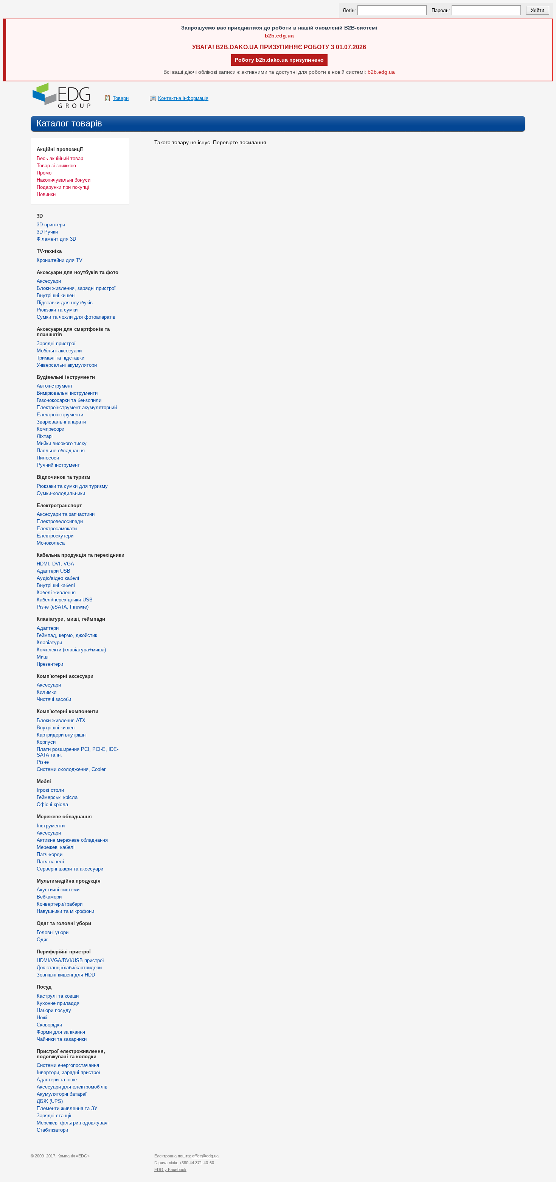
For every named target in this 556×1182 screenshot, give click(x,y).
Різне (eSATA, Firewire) (63, 607)
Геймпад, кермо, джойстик (67, 635)
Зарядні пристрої (56, 343)
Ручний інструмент (58, 465)
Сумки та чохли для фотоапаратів (76, 317)
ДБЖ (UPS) (50, 1101)
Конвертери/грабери (59, 904)
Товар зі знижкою (56, 165)
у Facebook (170, 1169)
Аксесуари (49, 281)
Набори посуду (54, 1010)
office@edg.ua (205, 1156)
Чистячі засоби (54, 699)
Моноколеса (51, 543)
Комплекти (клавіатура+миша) (71, 650)
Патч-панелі (50, 861)
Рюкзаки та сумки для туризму (72, 486)
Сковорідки (49, 1025)
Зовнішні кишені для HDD (66, 975)
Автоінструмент (55, 386)
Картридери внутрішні (62, 735)
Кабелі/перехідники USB (65, 600)
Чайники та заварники (62, 1039)
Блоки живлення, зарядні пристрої (76, 288)
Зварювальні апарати (61, 422)
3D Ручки (47, 232)
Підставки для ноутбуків (65, 302)
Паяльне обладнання (61, 450)
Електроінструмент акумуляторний (77, 407)
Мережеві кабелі (56, 847)
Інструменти (51, 825)
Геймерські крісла (57, 797)
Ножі (42, 1017)
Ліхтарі (45, 436)
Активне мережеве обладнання (72, 840)
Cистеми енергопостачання (68, 1065)
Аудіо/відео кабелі (58, 578)
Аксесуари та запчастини (66, 514)
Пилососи (48, 458)
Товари (121, 98)
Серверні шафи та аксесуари (70, 869)
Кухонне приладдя (58, 1003)
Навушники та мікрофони (65, 911)
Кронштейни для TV (59, 260)
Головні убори (52, 932)
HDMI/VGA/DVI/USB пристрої (70, 960)
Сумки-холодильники (61, 493)
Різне (43, 762)
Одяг (42, 939)
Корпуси (46, 742)
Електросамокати (57, 528)
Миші (42, 657)
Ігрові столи (50, 790)
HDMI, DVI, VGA (55, 564)
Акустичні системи (58, 889)
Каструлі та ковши (58, 996)
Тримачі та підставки (60, 358)
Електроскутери (55, 536)
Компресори (50, 429)
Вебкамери (49, 897)
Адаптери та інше (57, 1079)
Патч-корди (49, 854)
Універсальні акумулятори (67, 365)
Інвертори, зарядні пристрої (68, 1072)
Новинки (46, 194)
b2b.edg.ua (279, 36)
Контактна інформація (183, 98)
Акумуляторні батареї (62, 1094)
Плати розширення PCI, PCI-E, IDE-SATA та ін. (77, 752)
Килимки (46, 692)
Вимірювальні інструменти (67, 393)
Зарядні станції (54, 1115)
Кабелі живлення (56, 592)
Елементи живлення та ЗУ (67, 1108)
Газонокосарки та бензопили (69, 400)
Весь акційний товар (60, 158)
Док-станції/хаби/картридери (69, 967)
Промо (44, 173)
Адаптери (48, 628)
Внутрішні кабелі (56, 585)
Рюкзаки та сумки (57, 310)
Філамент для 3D (56, 239)
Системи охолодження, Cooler (71, 769)
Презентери (50, 664)
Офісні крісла (52, 804)
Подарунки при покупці (63, 187)
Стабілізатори (52, 1130)
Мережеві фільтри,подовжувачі (73, 1123)
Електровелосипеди (60, 521)
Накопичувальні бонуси (63, 180)
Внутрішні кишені (56, 295)
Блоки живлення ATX (61, 720)
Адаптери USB (53, 571)
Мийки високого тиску (62, 443)
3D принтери (51, 224)
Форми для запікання (61, 1032)
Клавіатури (49, 642)
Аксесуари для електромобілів (72, 1087)
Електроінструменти (60, 414)
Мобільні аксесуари (59, 351)
